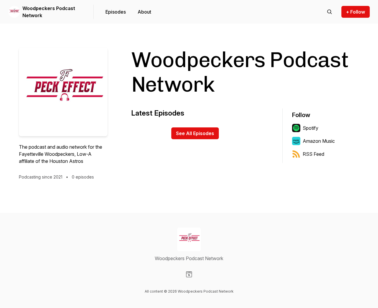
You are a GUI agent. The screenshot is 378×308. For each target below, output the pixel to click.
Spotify (310, 128)
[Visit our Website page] (189, 274)
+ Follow (355, 12)
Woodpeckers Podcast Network (48, 11)
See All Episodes (195, 133)
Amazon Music (319, 141)
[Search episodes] (329, 11)
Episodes (115, 12)
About (144, 12)
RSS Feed (313, 154)
